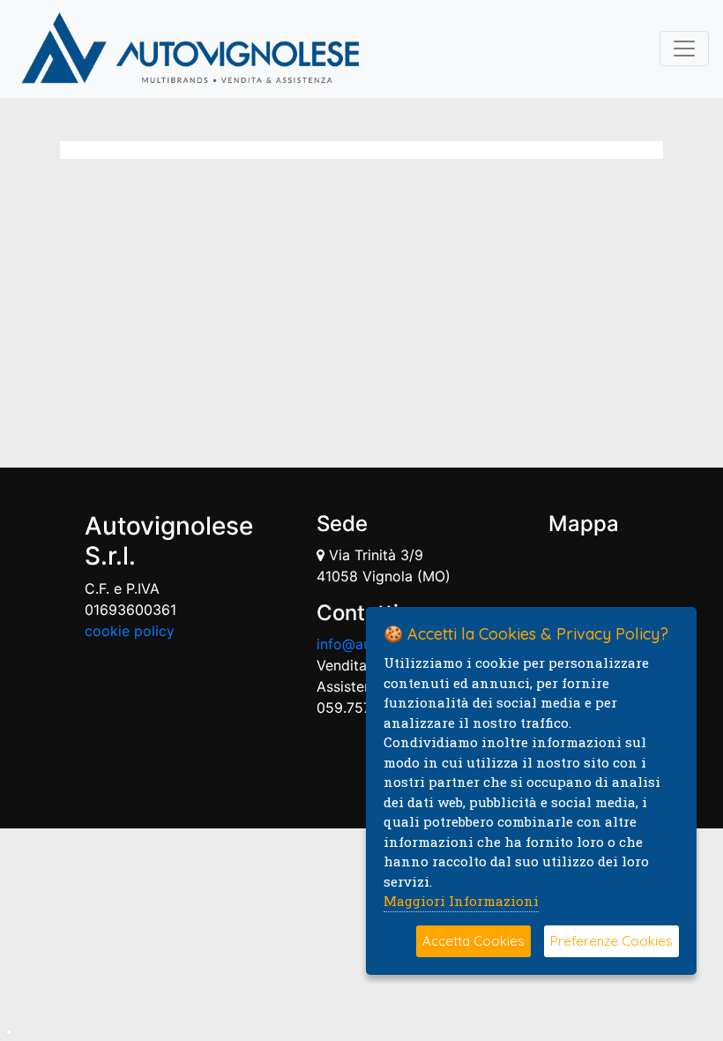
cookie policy (130, 631)
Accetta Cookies (473, 940)
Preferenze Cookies (611, 940)
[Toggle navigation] (684, 48)
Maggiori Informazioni (461, 901)
